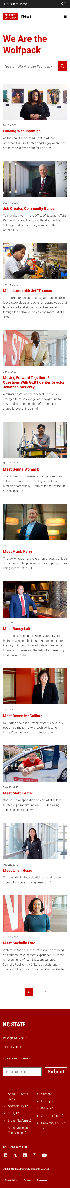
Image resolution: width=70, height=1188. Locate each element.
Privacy (27, 1180)
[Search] (62, 66)
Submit (55, 1071)
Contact (46, 1094)
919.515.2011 (12, 1047)
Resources (42, 1180)
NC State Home (17, 4)
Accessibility (11, 1180)
